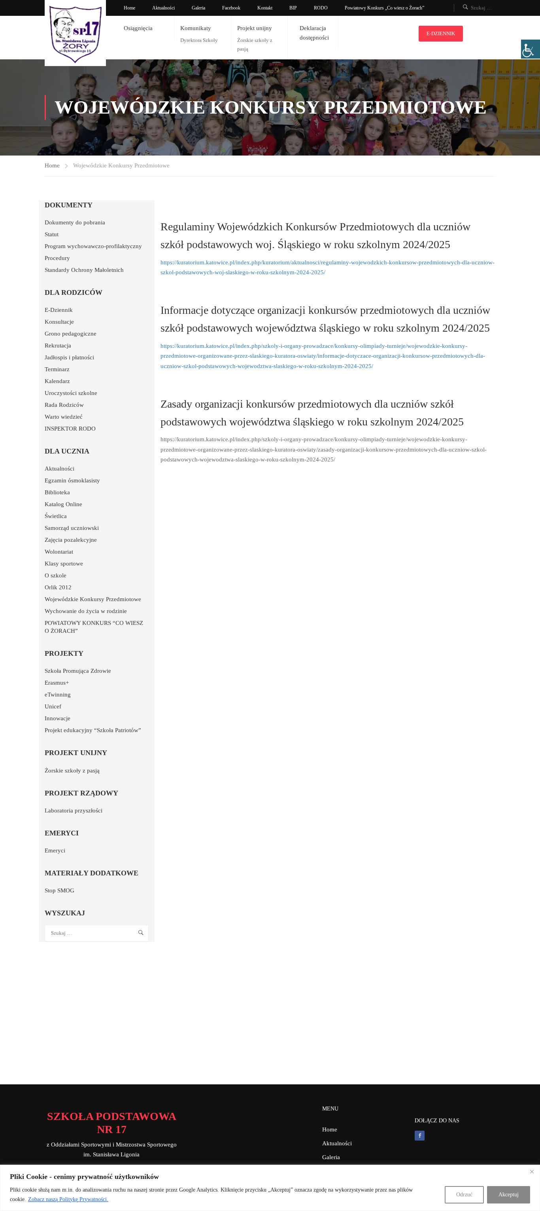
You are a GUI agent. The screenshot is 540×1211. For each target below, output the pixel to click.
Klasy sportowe (64, 563)
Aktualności (163, 8)
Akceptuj (508, 1195)
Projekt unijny (254, 28)
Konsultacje (59, 322)
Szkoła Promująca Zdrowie (78, 671)
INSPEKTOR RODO (70, 428)
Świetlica (56, 516)
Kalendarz (57, 381)
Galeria (198, 8)
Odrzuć (464, 1195)
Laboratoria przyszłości (73, 810)
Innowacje (57, 718)
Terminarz (57, 369)
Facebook (231, 8)
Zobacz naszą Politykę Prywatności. (68, 1199)
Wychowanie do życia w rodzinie (86, 611)
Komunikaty (195, 28)
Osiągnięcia (138, 28)
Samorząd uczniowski (72, 528)
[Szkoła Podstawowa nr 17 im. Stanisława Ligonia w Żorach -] (75, 33)
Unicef (53, 706)
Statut (52, 234)
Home (129, 8)
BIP (293, 8)
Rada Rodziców (64, 405)
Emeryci (55, 850)
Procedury (57, 258)
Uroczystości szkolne (71, 393)
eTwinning (58, 694)
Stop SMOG (59, 890)
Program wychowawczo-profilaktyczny (93, 246)
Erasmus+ (57, 683)
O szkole (55, 575)
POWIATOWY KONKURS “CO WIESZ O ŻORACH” (94, 627)
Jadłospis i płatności (69, 357)
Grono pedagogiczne (70, 333)
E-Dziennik (59, 310)
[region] (270, 1188)
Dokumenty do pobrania (75, 222)
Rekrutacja (58, 345)
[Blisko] (531, 1171)
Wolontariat (59, 552)
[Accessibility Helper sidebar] (530, 49)
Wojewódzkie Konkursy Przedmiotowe (93, 599)
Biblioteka (57, 492)
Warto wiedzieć (64, 417)
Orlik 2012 (58, 587)
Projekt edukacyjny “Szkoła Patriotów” (93, 730)
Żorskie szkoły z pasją (72, 770)
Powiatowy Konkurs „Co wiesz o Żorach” (384, 8)
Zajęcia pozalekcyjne (71, 540)
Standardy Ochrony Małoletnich (84, 270)
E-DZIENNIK (441, 33)
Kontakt (264, 8)
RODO (321, 8)
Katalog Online (63, 504)
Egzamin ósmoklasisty (72, 480)
